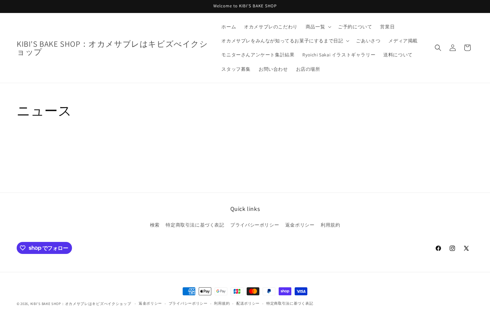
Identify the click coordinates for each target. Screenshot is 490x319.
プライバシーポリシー (254, 225)
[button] (318, 27)
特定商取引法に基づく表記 (195, 225)
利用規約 (330, 225)
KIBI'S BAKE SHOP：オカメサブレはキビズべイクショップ (80, 303)
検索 (155, 225)
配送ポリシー (248, 303)
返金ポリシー (300, 225)
